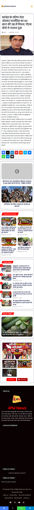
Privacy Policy (13, 495)
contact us (26, 498)
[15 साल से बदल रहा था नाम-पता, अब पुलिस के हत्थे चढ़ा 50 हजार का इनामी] (6, 294)
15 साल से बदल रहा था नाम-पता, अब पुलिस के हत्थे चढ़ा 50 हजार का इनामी (22, 294)
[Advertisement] (22, 6)
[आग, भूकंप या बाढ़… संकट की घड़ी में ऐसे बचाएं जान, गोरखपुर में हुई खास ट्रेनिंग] (6, 277)
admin (4, 32)
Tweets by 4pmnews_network (17, 473)
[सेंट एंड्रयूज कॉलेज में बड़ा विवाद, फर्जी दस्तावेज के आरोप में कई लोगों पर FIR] (6, 303)
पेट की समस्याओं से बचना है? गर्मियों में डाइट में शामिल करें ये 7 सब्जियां (15, 334)
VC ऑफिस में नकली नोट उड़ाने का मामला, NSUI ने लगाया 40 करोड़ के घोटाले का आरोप (25, 229)
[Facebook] (3, 152)
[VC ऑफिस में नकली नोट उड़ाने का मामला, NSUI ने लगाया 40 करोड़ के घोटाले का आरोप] (25, 221)
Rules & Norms (9, 498)
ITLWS (20, 492)
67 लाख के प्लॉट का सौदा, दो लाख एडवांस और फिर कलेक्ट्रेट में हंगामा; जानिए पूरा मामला (22, 285)
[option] (17, 327)
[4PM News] (8, 6)
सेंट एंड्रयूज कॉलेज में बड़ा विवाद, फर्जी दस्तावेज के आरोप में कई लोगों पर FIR (22, 302)
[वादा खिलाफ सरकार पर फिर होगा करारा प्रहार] (25, 241)
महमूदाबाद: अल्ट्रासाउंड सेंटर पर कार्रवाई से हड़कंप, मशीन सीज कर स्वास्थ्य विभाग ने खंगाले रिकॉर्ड (22, 268)
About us (5, 495)
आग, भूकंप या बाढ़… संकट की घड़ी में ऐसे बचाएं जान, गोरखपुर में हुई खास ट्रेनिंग (22, 276)
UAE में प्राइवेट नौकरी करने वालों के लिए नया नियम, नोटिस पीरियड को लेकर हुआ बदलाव (8, 229)
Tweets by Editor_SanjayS (8, 482)
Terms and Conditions (24, 495)
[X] (8, 152)
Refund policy (18, 498)
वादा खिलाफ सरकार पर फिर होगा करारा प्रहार (24, 248)
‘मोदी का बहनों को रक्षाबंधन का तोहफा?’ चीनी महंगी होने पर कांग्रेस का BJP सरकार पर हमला (8, 250)
